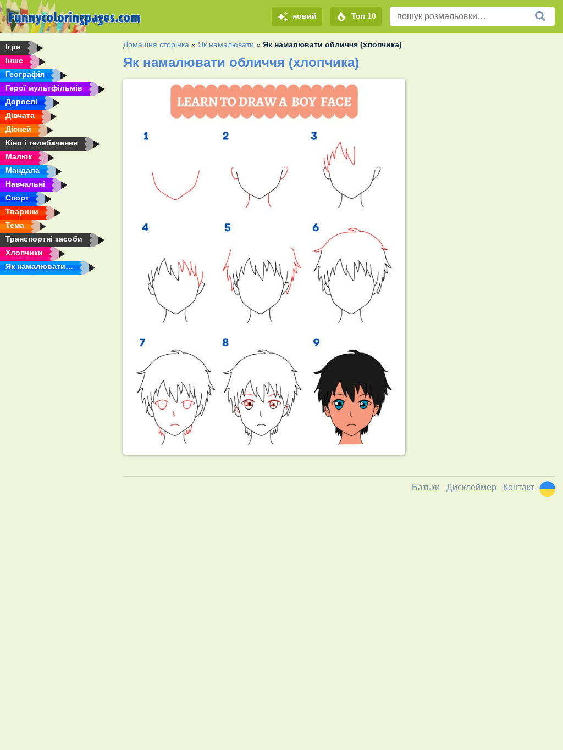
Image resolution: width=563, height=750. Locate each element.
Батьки (426, 487)
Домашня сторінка (156, 44)
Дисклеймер (471, 487)
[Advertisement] (484, 147)
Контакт (518, 487)
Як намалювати (226, 44)
